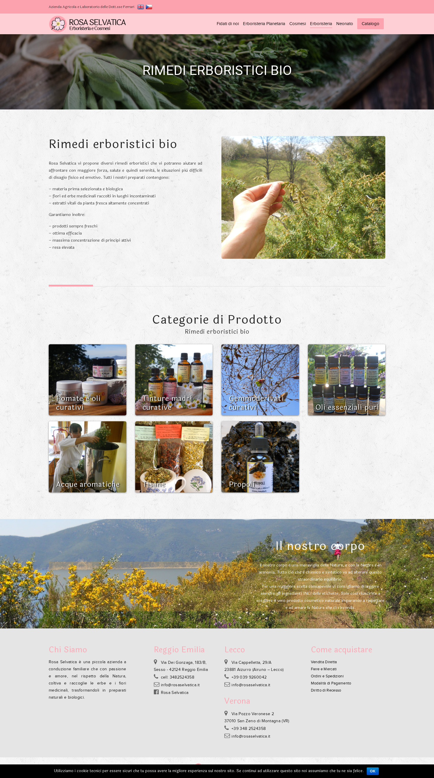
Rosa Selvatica (175, 692)
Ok (373, 771)
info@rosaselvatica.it (180, 685)
